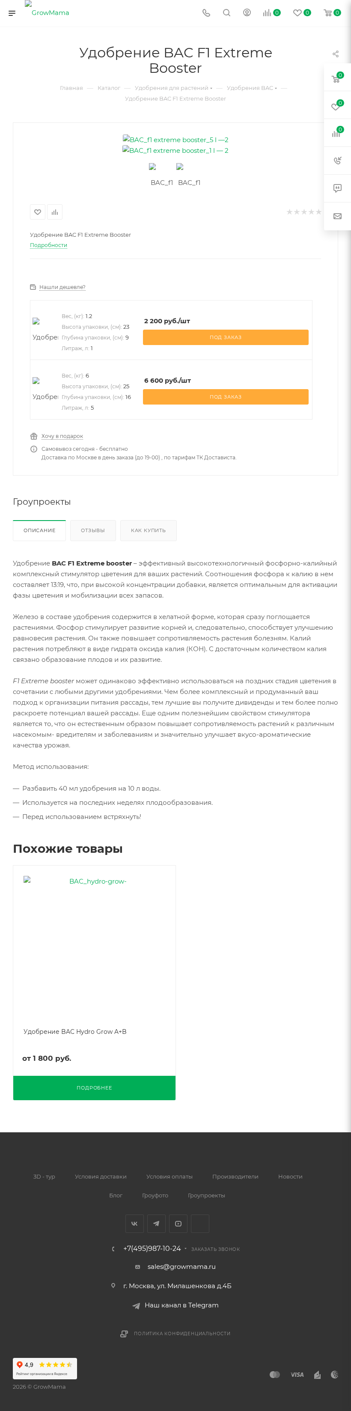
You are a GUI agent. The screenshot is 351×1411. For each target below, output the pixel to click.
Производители (235, 1176)
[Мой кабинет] (247, 13)
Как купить (148, 530)
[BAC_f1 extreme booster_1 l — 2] (175, 150)
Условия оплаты (169, 1176)
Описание (39, 530)
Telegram (156, 1224)
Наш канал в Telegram (182, 1305)
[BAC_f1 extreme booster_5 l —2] (175, 139)
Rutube (200, 1224)
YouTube (178, 1224)
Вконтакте (134, 1224)
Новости (290, 1176)
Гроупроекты (206, 1195)
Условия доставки (101, 1176)
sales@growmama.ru (182, 1266)
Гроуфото (155, 1195)
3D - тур (44, 1176)
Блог (115, 1195)
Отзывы (93, 530)
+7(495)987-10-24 (152, 1248)
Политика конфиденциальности (182, 1334)
